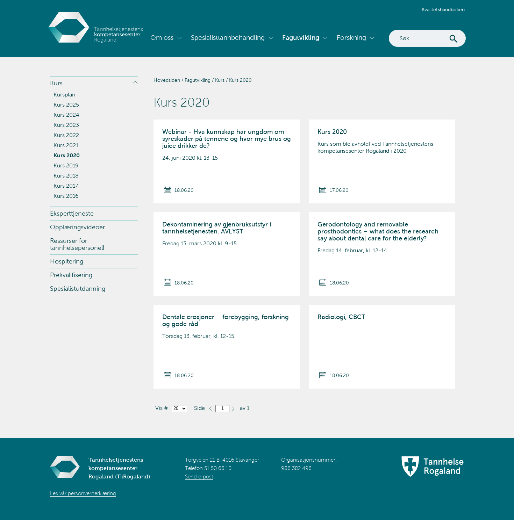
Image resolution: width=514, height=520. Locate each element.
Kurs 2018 (66, 176)
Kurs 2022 (66, 135)
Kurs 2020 (66, 155)
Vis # (161, 408)
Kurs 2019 (66, 165)
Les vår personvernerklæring (83, 493)
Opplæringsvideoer (77, 227)
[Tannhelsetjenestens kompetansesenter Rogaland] (95, 27)
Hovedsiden (167, 80)
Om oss (161, 37)
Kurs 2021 (65, 145)
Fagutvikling (300, 37)
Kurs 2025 (66, 105)
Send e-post (199, 476)
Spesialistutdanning (77, 288)
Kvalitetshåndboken (443, 9)
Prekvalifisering (71, 275)
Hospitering (66, 261)
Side (199, 408)
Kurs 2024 (66, 115)
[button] (232, 407)
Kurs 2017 (65, 186)
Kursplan (64, 95)
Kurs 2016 (66, 196)
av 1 (244, 408)
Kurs (56, 83)
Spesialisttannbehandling (228, 37)
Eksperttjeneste (72, 213)
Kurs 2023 (66, 125)
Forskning (351, 37)
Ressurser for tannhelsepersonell (77, 244)
